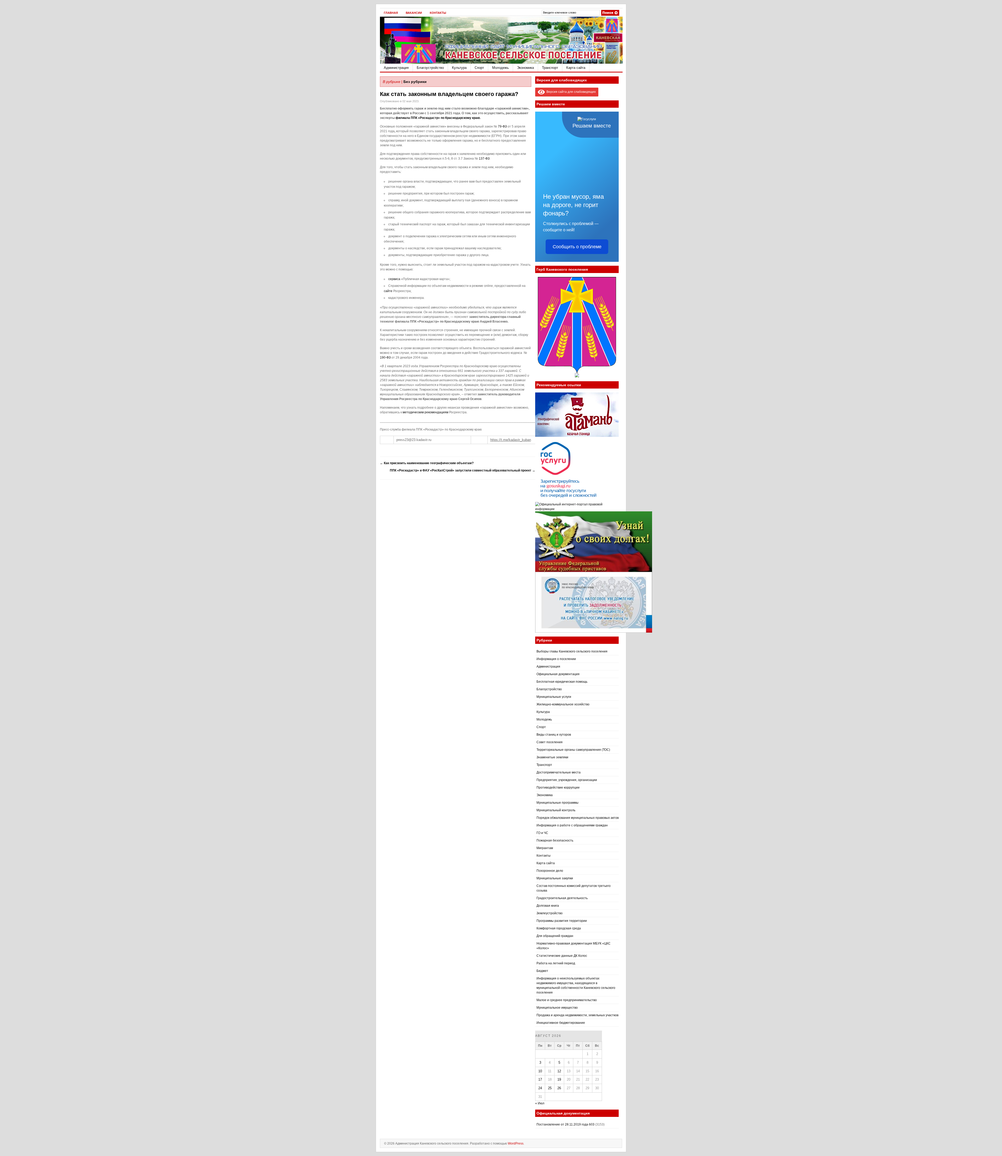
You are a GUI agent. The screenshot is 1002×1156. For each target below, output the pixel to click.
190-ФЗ (385, 357)
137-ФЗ (484, 158)
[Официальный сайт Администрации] (501, 62)
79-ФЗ (502, 126)
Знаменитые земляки (552, 757)
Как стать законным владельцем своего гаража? (449, 94)
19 (559, 1079)
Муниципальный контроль (555, 810)
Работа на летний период (555, 963)
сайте (388, 291)
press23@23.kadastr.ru (413, 440)
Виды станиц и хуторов (553, 734)
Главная (391, 12)
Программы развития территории (561, 921)
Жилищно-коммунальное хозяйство (562, 704)
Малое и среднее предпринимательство (566, 1000)
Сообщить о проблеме (577, 246)
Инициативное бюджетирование (560, 1023)
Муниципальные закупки (554, 878)
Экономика (525, 68)
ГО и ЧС (542, 833)
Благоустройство (430, 68)
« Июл (539, 1103)
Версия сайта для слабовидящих (570, 92)
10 (540, 1071)
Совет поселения (549, 742)
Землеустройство (549, 913)
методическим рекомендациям (425, 412)
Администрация (396, 68)
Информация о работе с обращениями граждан (572, 825)
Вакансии (414, 12)
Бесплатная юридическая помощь (561, 681)
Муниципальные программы (557, 802)
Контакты (438, 12)
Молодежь (500, 68)
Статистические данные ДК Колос (561, 956)
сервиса (394, 279)
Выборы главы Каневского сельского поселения (571, 651)
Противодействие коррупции (558, 787)
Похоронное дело (549, 871)
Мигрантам (544, 848)
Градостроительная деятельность (562, 898)
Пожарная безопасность (554, 840)
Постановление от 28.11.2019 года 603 (565, 1124)
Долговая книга (547, 905)
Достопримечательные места (558, 772)
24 (540, 1088)
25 (550, 1088)
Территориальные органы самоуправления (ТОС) (573, 750)
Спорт (479, 68)
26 (559, 1088)
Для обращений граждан (554, 936)
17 (540, 1079)
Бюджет (542, 971)
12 (559, 1071)
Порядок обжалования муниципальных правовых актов (577, 818)
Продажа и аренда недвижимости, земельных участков (577, 1015)
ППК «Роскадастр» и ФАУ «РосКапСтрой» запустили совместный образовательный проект (462, 470)
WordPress (515, 1143)
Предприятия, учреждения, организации (566, 780)
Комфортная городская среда (558, 928)
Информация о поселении (556, 659)
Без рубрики (415, 82)
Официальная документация (558, 674)
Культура (459, 68)
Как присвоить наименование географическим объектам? (427, 463)
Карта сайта (575, 68)
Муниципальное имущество (557, 1007)
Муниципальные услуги (553, 697)
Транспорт (550, 68)
